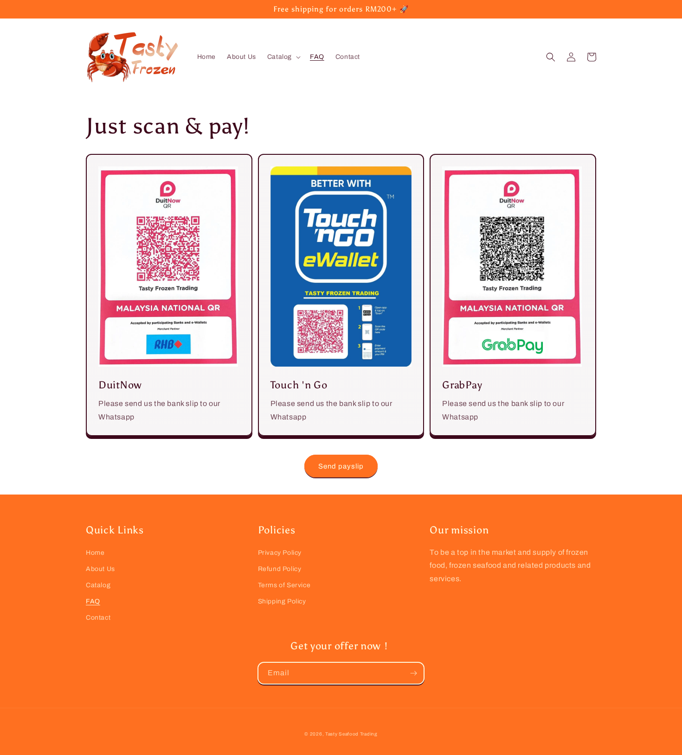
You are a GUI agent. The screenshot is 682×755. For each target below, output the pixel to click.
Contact (98, 617)
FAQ (93, 601)
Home (95, 552)
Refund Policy (280, 568)
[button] (283, 57)
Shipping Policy (282, 601)
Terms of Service (284, 585)
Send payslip (341, 466)
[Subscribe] (413, 673)
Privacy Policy (280, 552)
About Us (100, 568)
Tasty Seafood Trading (351, 733)
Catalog (98, 585)
